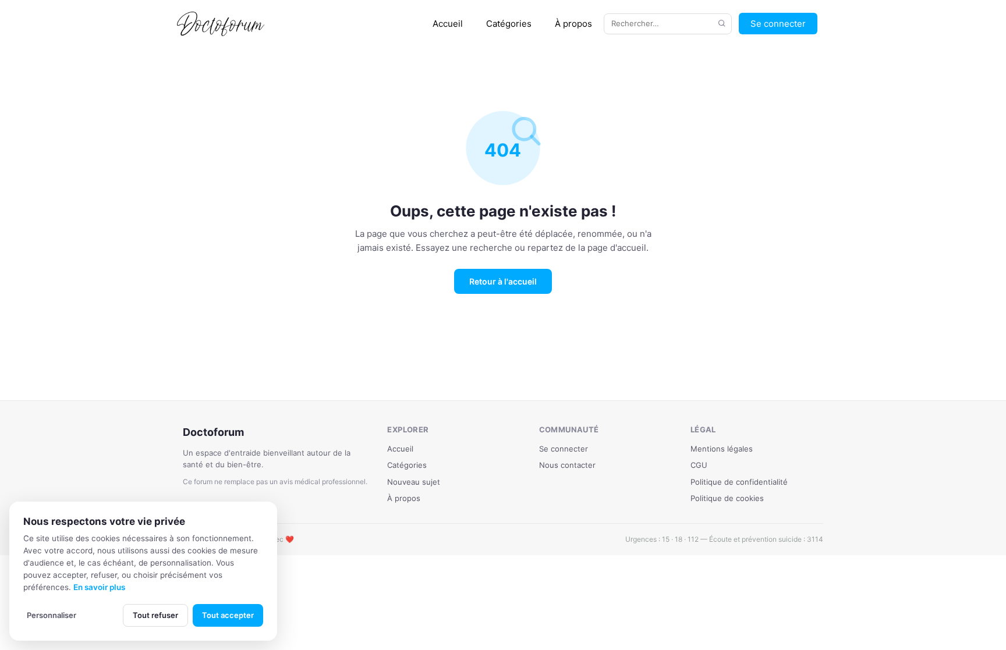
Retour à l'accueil (503, 281)
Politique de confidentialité (739, 481)
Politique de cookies (727, 498)
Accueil (448, 23)
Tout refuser (155, 615)
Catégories (509, 23)
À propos (573, 23)
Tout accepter (228, 615)
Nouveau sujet (413, 481)
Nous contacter (567, 465)
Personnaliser (51, 615)
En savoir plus (99, 587)
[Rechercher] (722, 23)
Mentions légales (721, 448)
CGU (698, 465)
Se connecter (778, 23)
